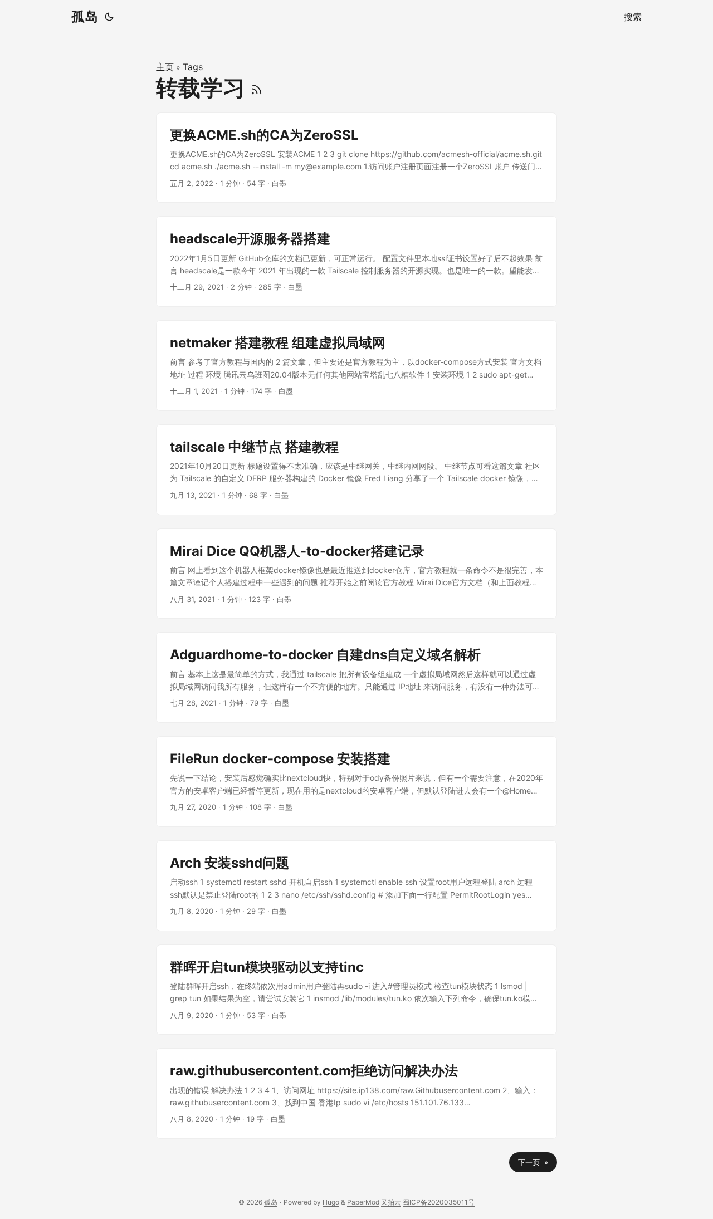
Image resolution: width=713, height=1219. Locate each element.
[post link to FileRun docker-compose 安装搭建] (356, 781)
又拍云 (391, 1202)
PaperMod (363, 1202)
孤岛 (84, 16)
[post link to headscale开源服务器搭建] (356, 261)
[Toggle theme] (109, 16)
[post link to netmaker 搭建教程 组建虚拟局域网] (356, 365)
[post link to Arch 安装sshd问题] (356, 886)
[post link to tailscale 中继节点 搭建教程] (356, 470)
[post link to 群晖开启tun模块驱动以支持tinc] (356, 990)
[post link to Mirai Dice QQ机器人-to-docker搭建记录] (356, 574)
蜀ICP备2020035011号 (439, 1202)
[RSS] (256, 87)
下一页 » (533, 1162)
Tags (193, 66)
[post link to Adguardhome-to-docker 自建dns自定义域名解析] (356, 677)
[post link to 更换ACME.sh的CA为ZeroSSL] (356, 158)
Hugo (331, 1202)
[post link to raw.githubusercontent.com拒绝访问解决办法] (356, 1093)
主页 (165, 66)
